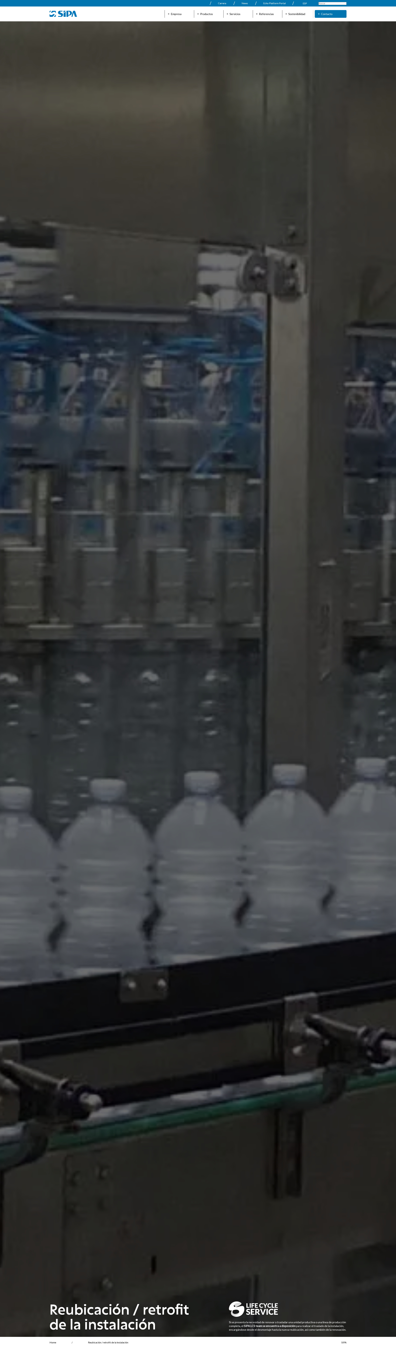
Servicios (235, 14)
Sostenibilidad (296, 14)
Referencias (266, 14)
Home (53, 1342)
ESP (305, 3)
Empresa (176, 14)
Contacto (326, 14)
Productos (206, 14)
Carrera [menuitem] (222, 3)
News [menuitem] (245, 3)
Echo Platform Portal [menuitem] (274, 3)
